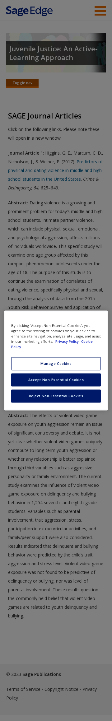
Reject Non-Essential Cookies (56, 396)
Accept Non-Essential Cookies (56, 380)
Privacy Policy (67, 341)
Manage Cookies (56, 363)
